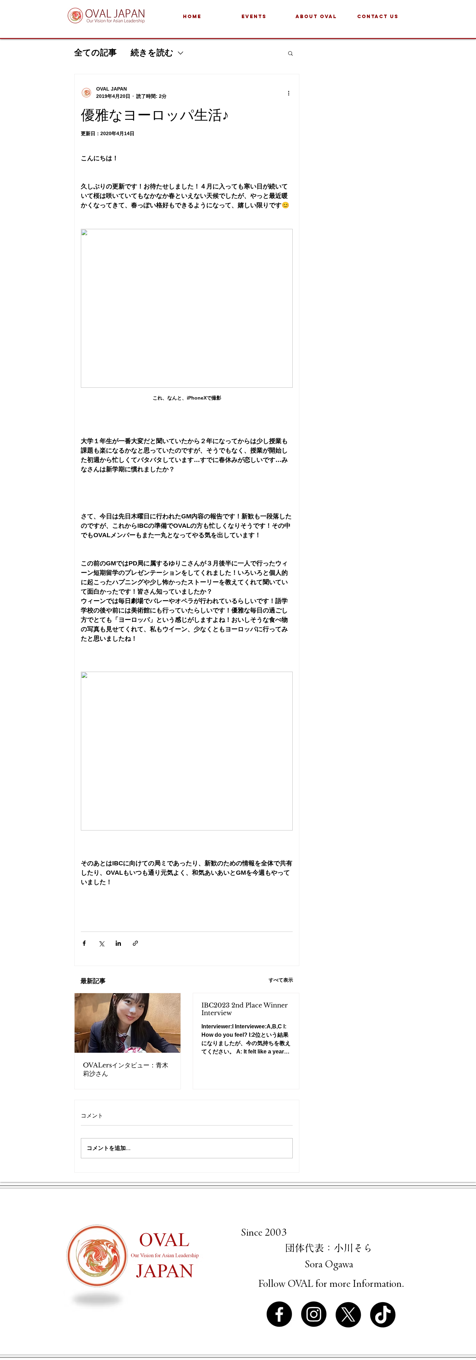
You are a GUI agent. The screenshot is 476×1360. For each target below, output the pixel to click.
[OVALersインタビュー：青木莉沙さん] (128, 1023)
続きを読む (152, 52)
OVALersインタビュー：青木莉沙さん (125, 1069)
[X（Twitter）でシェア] (101, 943)
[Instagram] (313, 1314)
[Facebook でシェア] (84, 943)
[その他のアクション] (288, 92)
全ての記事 (95, 52)
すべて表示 (281, 980)
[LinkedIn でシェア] (118, 943)
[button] (290, 53)
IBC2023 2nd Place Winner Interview (244, 1009)
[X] (348, 1314)
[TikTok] (382, 1314)
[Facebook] (279, 1314)
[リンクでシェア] (135, 943)
